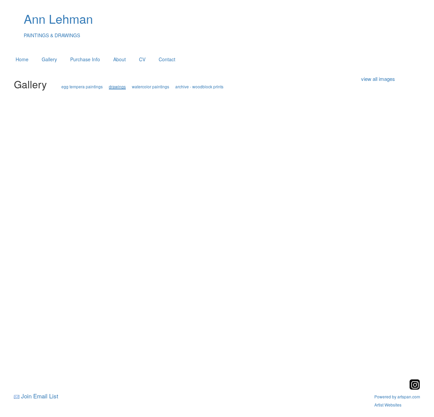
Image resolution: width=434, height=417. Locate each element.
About (119, 59)
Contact (167, 59)
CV (142, 59)
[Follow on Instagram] (414, 387)
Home (22, 59)
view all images (378, 78)
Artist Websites (387, 405)
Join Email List (39, 396)
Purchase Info (85, 59)
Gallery (49, 59)
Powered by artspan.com (397, 396)
